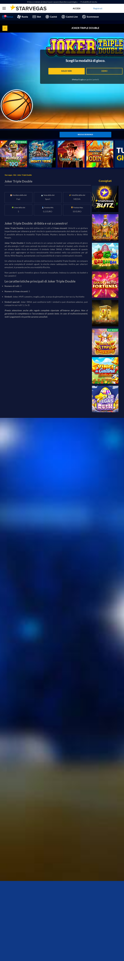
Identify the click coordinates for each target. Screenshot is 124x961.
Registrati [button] (97, 8)
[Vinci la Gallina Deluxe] (105, 370)
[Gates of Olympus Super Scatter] (105, 342)
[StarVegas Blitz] (105, 199)
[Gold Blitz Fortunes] (105, 284)
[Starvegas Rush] (105, 399)
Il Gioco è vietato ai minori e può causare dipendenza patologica (52, 2)
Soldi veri (66, 71)
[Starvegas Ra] (105, 227)
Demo (104, 71)
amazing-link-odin (94, 142)
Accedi (76, 8)
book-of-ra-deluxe (66, 142)
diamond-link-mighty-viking (42, 142)
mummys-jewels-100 (10, 142)
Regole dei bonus (85, 134)
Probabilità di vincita (88, 2)
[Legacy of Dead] (105, 313)
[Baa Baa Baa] (105, 256)
